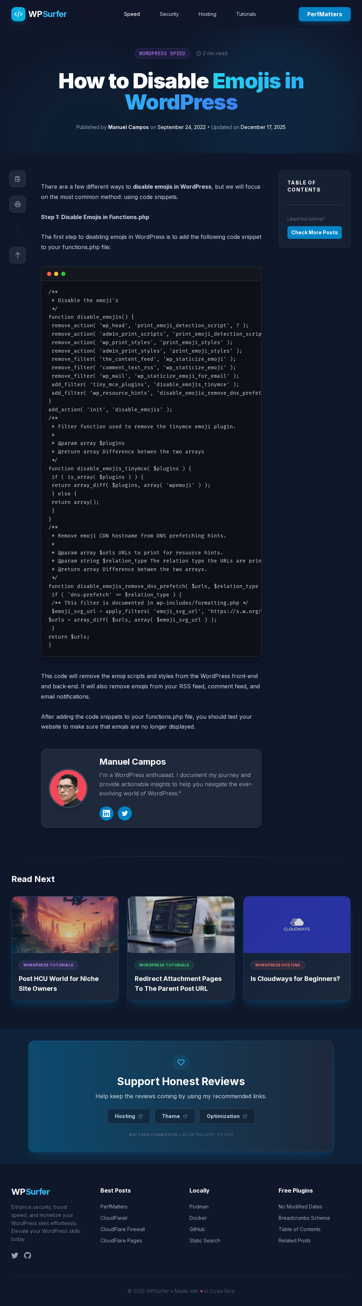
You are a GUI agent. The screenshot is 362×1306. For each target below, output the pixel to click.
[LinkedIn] (106, 813)
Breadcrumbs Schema (304, 1218)
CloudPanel (113, 1218)
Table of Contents (300, 1229)
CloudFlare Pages (121, 1240)
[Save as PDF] (17, 204)
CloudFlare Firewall (122, 1229)
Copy (247, 274)
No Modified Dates (300, 1207)
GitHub (197, 1229)
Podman (199, 1207)
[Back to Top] (17, 255)
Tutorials (246, 14)
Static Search (204, 1240)
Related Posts (295, 1240)
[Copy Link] (17, 178)
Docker (198, 1218)
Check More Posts (314, 232)
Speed (132, 14)
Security (169, 14)
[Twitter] (125, 813)
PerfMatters (324, 14)
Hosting (207, 14)
